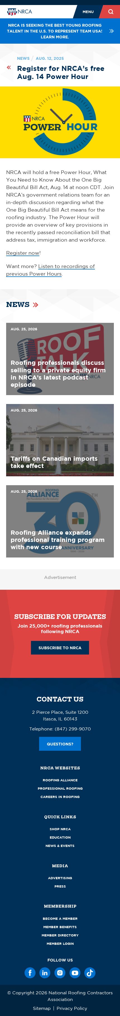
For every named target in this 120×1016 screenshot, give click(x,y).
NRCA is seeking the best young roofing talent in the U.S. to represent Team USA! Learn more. (54, 31)
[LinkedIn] (45, 972)
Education (60, 837)
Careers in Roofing (60, 797)
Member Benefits (60, 927)
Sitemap (42, 1008)
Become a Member (60, 918)
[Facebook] (30, 972)
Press (60, 886)
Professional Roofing (60, 788)
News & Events (60, 846)
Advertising (60, 878)
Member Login (60, 943)
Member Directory (60, 935)
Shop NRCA (60, 829)
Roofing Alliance (60, 780)
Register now (22, 253)
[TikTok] (89, 972)
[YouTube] (75, 972)
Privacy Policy (72, 1008)
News (23, 58)
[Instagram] (60, 972)
